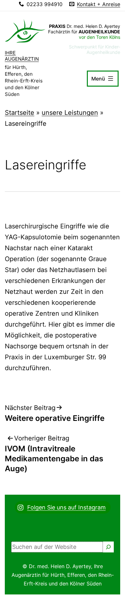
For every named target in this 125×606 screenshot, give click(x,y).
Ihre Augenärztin (22, 56)
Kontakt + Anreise (98, 4)
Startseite (19, 112)
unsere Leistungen (70, 112)
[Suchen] (108, 547)
